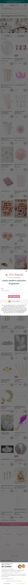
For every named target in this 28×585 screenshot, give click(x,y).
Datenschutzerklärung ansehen (7, 578)
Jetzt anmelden (14, 296)
